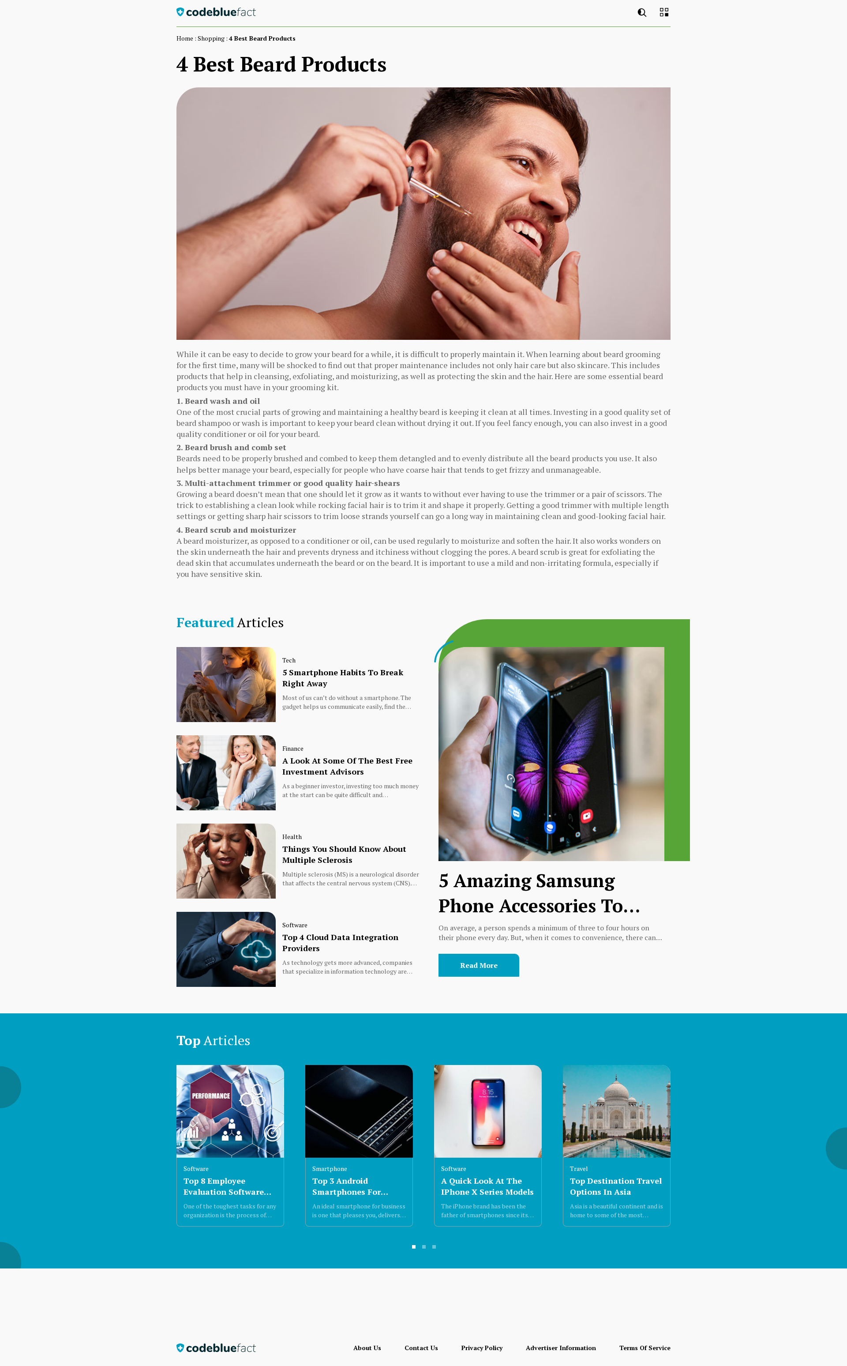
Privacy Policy (481, 1347)
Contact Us (421, 1347)
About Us (367, 1347)
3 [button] (434, 1247)
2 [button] (424, 1247)
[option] (230, 1145)
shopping (211, 38)
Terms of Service (645, 1347)
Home (184, 38)
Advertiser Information (561, 1347)
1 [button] (414, 1247)
